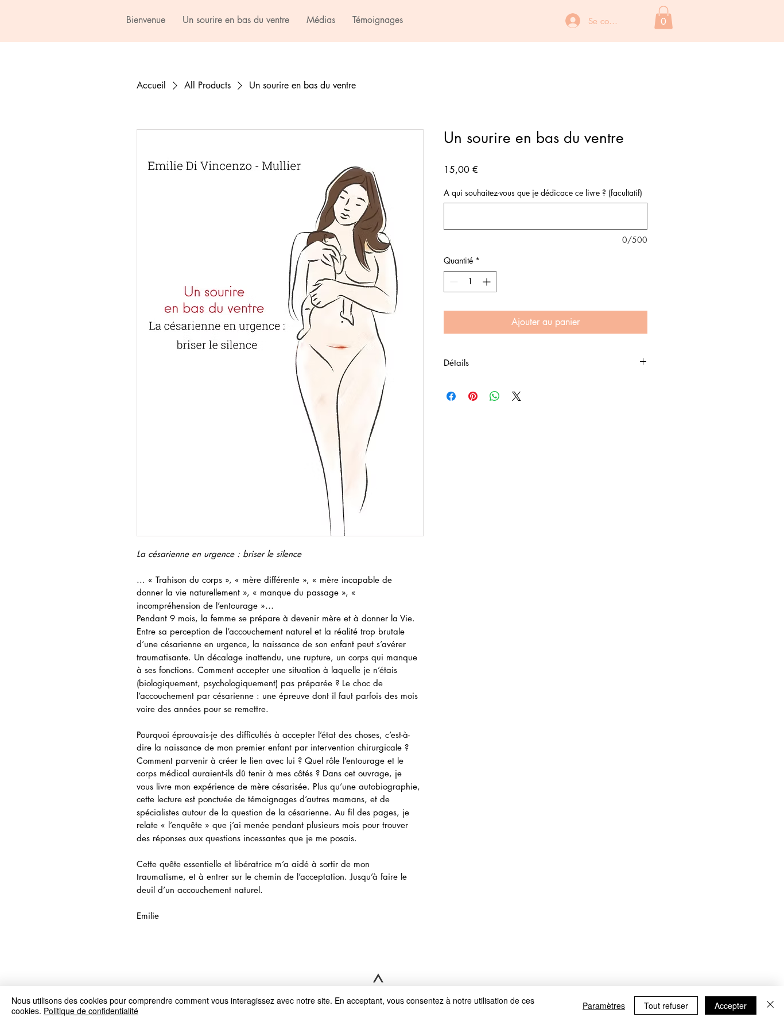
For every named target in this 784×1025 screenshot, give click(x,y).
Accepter (731, 1005)
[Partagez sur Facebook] (451, 396)
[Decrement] (452, 282)
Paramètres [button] (604, 1005)
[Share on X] (516, 396)
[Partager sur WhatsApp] (495, 396)
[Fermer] (770, 1005)
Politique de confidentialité (91, 1010)
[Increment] (487, 282)
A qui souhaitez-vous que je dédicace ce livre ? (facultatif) (543, 192)
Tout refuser (666, 1005)
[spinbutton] (470, 282)
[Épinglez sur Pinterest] (473, 396)
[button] (663, 17)
